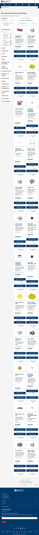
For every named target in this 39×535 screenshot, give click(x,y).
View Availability (20, 51)
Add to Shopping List (19, 60)
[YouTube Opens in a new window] (20, 528)
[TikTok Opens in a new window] (24, 528)
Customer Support (5, 506)
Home (2, 10)
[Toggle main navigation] (4, 4)
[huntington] (22, 4)
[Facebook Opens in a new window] (16, 528)
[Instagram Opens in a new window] (18, 528)
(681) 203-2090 (6, 496)
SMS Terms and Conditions (30, 531)
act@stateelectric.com (6, 497)
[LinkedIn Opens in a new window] (22, 528)
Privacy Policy (3, 531)
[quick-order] (16, 4)
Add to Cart (20, 56)
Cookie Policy (17, 531)
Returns (21, 531)
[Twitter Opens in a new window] (14, 528)
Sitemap (36, 531)
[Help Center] (10, 4)
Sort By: (22, 18)
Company (3, 503)
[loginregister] (29, 4)
